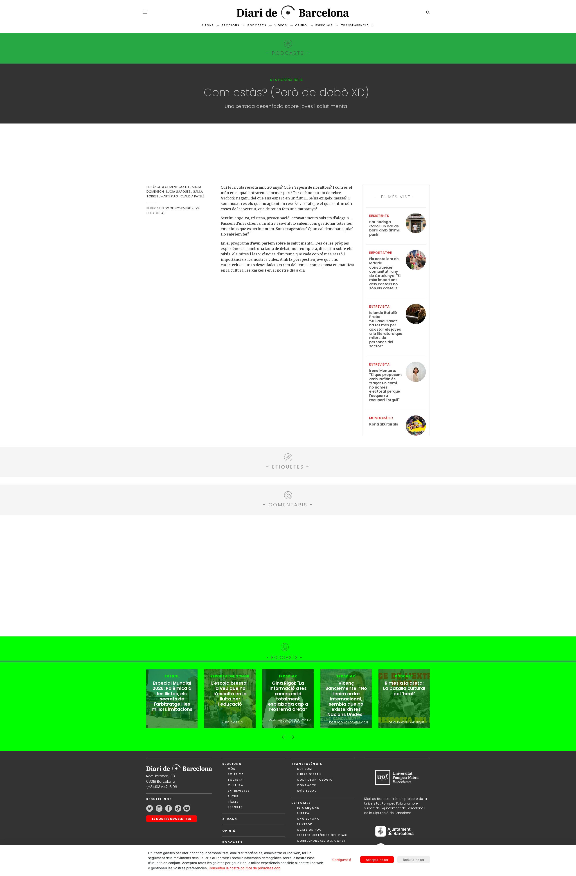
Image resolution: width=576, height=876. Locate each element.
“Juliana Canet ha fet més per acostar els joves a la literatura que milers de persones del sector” (385, 329)
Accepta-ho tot (377, 860)
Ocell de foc (309, 830)
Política (236, 774)
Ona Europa (308, 819)
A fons (207, 25)
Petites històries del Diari (322, 835)
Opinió (301, 25)
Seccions (230, 25)
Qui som (304, 769)
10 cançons (308, 808)
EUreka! (304, 813)
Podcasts (232, 842)
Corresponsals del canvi (321, 841)
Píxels (233, 802)
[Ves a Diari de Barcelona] (288, 12)
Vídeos (280, 25)
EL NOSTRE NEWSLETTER (171, 819)
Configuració (341, 860)
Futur (233, 796)
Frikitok (304, 824)
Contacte (306, 785)
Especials (324, 25)
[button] (145, 12)
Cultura (235, 785)
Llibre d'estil (309, 774)
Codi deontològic (315, 780)
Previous (283, 735)
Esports (235, 807)
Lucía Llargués (178, 191)
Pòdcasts (257, 25)
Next (292, 735)
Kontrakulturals (383, 424)
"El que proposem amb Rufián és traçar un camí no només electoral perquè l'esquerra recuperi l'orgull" (385, 385)
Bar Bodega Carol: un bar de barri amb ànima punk (384, 228)
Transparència (355, 25)
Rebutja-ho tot (413, 860)
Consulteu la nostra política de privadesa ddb (244, 868)
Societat (236, 780)
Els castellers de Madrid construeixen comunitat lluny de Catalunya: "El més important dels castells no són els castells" (384, 273)
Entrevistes (239, 791)
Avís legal (306, 791)
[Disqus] (288, 575)
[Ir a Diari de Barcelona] (179, 767)
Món (232, 769)
